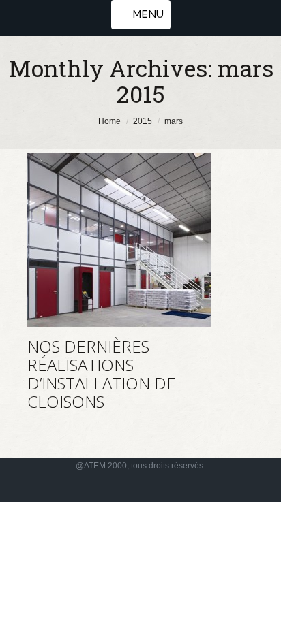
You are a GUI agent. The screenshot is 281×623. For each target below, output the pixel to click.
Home (109, 121)
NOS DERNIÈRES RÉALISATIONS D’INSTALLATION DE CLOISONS (101, 374)
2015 (142, 121)
